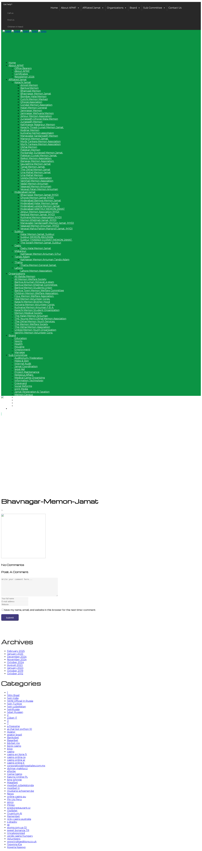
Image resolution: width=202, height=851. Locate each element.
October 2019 (15, 670)
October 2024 (15, 662)
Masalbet (12, 782)
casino (10, 751)
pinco (10, 802)
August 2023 (15, 665)
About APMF (68, 7)
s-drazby (12, 822)
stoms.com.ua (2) (17, 827)
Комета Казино (16, 847)
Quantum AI (14, 813)
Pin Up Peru (14, 799)
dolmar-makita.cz (17, 768)
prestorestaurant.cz (18, 807)
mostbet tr (13, 788)
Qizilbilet (12, 810)
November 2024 (16, 659)
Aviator (11, 732)
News (10, 793)
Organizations (115, 7)
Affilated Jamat (92, 7)
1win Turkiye (14, 703)
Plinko (11, 805)
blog (10, 748)
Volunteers (13, 838)
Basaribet (12, 740)
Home (54, 7)
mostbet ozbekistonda (20, 785)
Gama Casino (14, 774)
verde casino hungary (20, 836)
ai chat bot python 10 (19, 729)
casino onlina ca (16, 757)
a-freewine (13, 726)
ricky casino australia (19, 819)
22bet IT (12, 717)
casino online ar (16, 760)
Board (133, 7)
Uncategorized (16, 833)
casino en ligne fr (17, 754)
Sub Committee (152, 7)
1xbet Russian (15, 712)
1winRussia (13, 709)
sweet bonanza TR (18, 830)
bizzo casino (14, 746)
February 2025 (16, 651)
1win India (12, 698)
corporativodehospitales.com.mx (26, 765)
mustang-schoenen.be (20, 791)
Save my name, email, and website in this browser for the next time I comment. (50, 610)
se (8, 824)
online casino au (16, 796)
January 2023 (15, 668)
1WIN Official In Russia (20, 701)
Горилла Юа (14, 844)
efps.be (11, 771)
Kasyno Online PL (17, 777)
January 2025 (15, 653)
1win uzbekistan (16, 706)
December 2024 (16, 656)
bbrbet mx (13, 743)
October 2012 (15, 673)
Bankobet (13, 737)
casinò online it (15, 762)
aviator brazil (14, 734)
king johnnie (14, 779)
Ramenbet (13, 816)
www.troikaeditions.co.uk (22, 841)
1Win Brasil (13, 695)
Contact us (174, 7)
